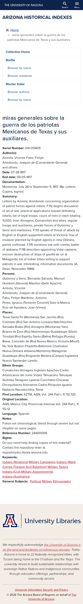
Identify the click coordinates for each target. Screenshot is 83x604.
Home (14, 30)
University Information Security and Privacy (41, 590)
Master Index (15, 84)
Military (47, 481)
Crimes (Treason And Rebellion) (24, 467)
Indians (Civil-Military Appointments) (27, 472)
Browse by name (19, 68)
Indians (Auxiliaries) (16, 477)
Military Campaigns (42, 462)
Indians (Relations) (15, 462)
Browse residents (20, 76)
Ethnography (62, 481)
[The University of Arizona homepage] (23, 5)
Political (35, 481)
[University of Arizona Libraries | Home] (41, 521)
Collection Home (18, 52)
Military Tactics (58, 467)
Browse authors (18, 92)
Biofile (10, 60)
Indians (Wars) (66, 462)
